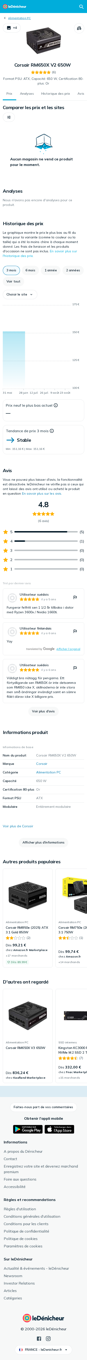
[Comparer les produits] (79, 28)
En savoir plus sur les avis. (42, 493)
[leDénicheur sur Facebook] (39, 1338)
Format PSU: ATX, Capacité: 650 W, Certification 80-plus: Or (43, 81)
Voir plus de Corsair (18, 826)
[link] (43, 603)
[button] (12, 27)
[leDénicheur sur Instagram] (48, 1338)
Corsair (41, 764)
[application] (43, 349)
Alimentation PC (19, 18)
